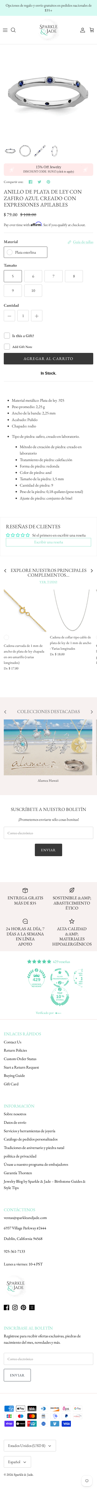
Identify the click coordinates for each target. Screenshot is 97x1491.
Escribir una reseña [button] (48, 542)
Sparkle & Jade (23, 1474)
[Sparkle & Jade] (48, 30)
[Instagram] (15, 1307)
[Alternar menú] (5, 30)
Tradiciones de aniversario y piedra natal (34, 1147)
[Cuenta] (81, 30)
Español (14, 1461)
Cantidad (11, 305)
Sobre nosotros (15, 1113)
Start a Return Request (21, 1067)
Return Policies (15, 1050)
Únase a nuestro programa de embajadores (36, 1164)
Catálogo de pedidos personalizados (30, 1139)
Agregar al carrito (48, 358)
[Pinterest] (23, 1307)
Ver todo (48, 582)
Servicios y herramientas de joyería (29, 1130)
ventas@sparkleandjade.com (25, 1217)
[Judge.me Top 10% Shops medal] (59, 996)
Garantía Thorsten (18, 1172)
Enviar (48, 850)
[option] (48, 92)
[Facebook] (6, 1307)
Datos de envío (15, 1122)
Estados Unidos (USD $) (26, 1445)
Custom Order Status (20, 1058)
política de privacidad (20, 1156)
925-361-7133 (14, 1251)
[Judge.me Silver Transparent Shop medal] (59, 977)
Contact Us (12, 1042)
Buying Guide (14, 1075)
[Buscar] (15, 30)
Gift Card (11, 1083)
